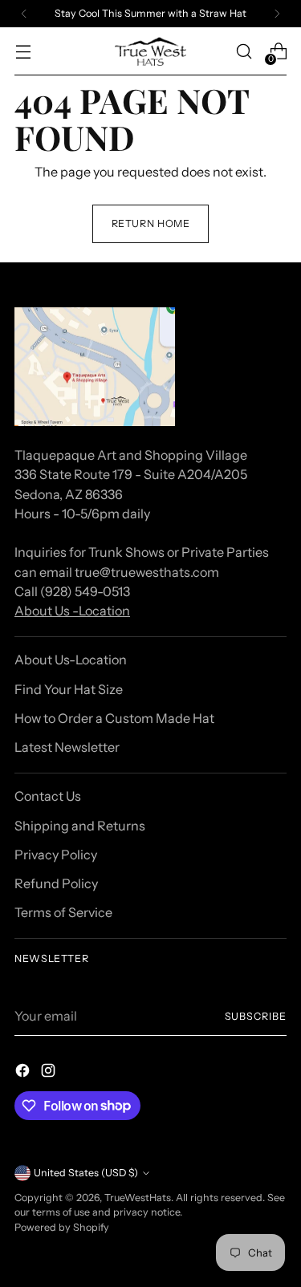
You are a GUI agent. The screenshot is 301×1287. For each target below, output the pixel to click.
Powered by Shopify (61, 1227)
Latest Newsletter (67, 747)
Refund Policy (56, 883)
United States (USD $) (86, 1173)
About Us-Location (70, 660)
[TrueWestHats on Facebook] (24, 1072)
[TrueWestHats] (151, 51)
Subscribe (256, 1016)
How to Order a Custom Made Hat (114, 718)
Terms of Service (63, 912)
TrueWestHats (137, 1198)
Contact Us (47, 796)
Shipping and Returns (79, 826)
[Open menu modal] (22, 51)
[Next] (277, 13)
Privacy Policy (55, 854)
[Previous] (24, 13)
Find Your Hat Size (68, 689)
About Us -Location (72, 611)
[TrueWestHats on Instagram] (49, 1072)
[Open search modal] (243, 51)
